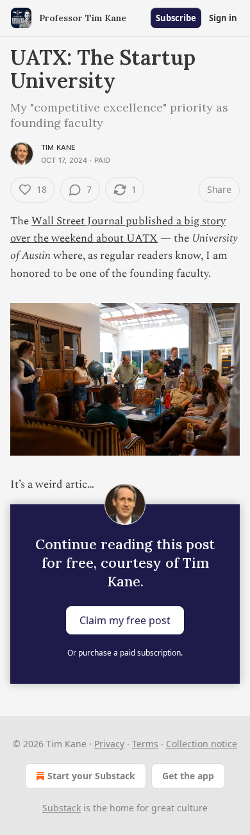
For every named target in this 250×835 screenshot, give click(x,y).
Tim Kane (58, 147)
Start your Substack (91, 776)
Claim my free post (125, 620)
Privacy (109, 744)
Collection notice (201, 744)
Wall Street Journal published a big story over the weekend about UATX (118, 230)
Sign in (223, 18)
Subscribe (176, 18)
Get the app (188, 776)
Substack (61, 808)
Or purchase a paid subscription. (125, 652)
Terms (145, 744)
